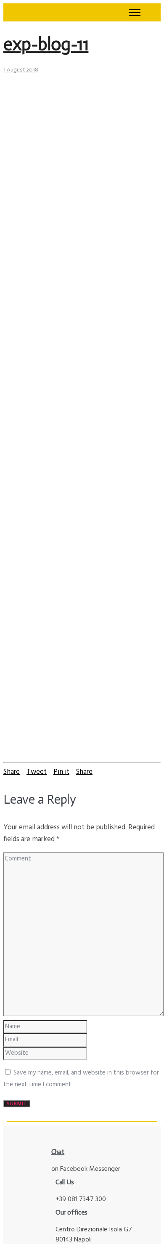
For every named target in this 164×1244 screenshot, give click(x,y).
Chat (58, 1152)
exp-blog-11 (45, 44)
